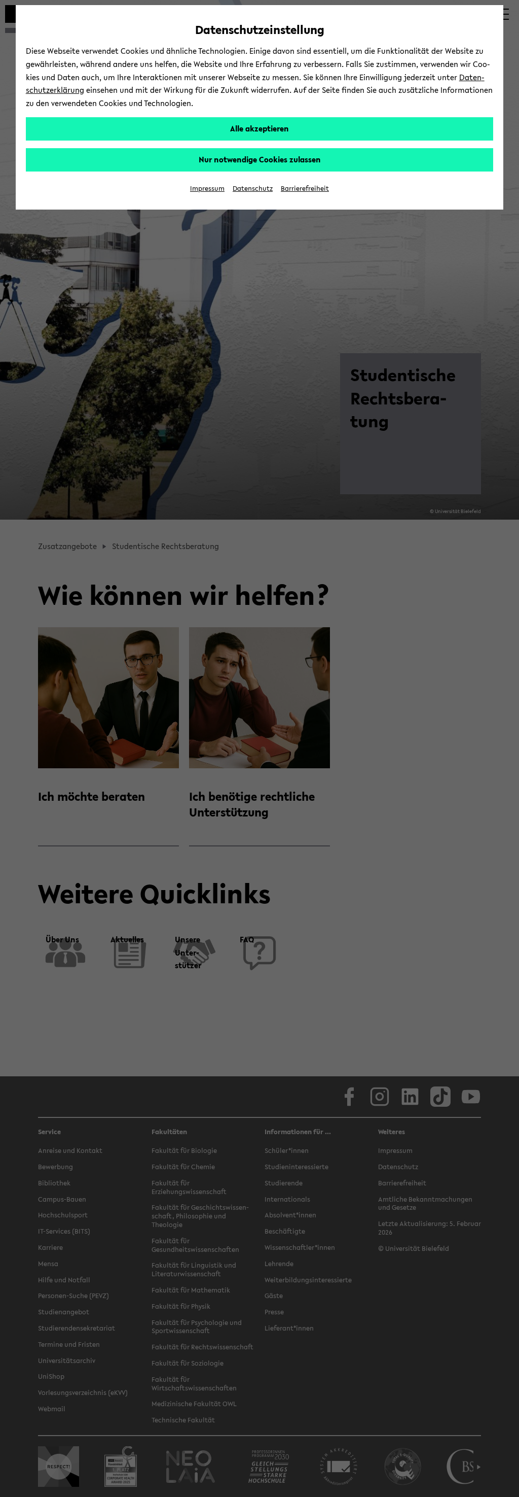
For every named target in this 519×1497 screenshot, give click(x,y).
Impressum (207, 188)
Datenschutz (253, 188)
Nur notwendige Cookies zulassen (260, 159)
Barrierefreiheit (305, 188)
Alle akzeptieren (259, 128)
